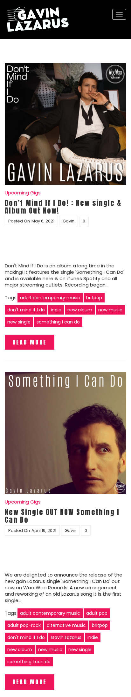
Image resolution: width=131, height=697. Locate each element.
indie (56, 310)
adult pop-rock (24, 625)
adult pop (96, 613)
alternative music (66, 625)
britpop (94, 297)
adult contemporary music (50, 297)
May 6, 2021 (42, 221)
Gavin (68, 221)
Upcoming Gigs (23, 192)
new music (110, 310)
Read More (29, 342)
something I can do (58, 322)
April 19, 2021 (43, 530)
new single (19, 322)
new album (79, 310)
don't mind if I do (26, 310)
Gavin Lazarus (66, 637)
